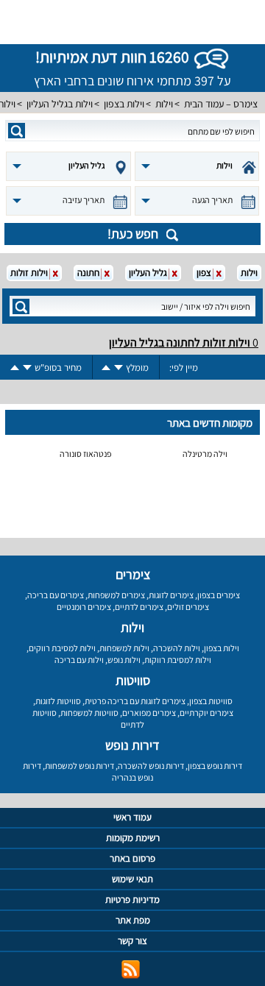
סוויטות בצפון (211, 700)
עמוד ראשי (132, 817)
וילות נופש (124, 659)
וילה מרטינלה (205, 453)
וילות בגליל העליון (59, 103)
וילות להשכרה (176, 647)
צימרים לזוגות (171, 594)
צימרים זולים (188, 606)
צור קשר (132, 940)
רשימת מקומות (133, 837)
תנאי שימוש (132, 879)
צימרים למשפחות (116, 594)
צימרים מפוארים (149, 712)
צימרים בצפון (218, 594)
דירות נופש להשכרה (151, 765)
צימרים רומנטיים (84, 606)
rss (130, 969)
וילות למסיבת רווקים (62, 647)
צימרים (133, 574)
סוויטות (133, 680)
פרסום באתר (132, 858)
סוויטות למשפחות (89, 712)
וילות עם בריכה (79, 659)
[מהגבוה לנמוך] (118, 367)
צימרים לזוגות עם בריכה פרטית (135, 700)
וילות (164, 103)
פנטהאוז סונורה (85, 453)
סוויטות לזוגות (58, 700)
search (16, 130)
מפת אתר (133, 920)
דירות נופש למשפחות (79, 765)
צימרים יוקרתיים (206, 712)
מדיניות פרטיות (132, 899)
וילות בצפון (124, 103)
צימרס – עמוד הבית (221, 103)
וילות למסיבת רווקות (177, 659)
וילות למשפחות (124, 647)
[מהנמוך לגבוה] (106, 367)
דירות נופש (132, 745)
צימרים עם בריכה (55, 594)
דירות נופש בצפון (215, 765)
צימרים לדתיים (139, 606)
